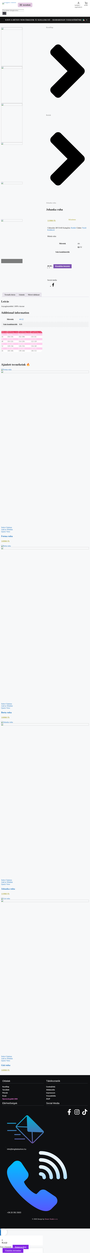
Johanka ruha (8, 889)
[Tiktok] (85, 1112)
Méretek (62, 244)
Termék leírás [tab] (9, 295)
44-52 (21, 319)
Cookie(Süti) (50, 1087)
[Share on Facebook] (53, 286)
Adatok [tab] (22, 295)
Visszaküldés (51, 1096)
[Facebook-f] (69, 1112)
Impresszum (50, 1093)
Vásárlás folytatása (13, 1250)
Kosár (4, 1096)
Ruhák (48, 115)
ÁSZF (48, 1099)
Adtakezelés (50, 1090)
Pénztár (5, 1093)
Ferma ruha (7, 536)
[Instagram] (77, 1112)
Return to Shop (20, 1247)
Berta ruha (6, 712)
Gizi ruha (5, 1065)
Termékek (5, 1090)
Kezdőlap (49, 27)
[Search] (4, 13)
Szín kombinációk (62, 252)
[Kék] (79, 252)
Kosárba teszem (62, 266)
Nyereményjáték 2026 (10, 1099)
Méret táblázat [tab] (33, 295)
